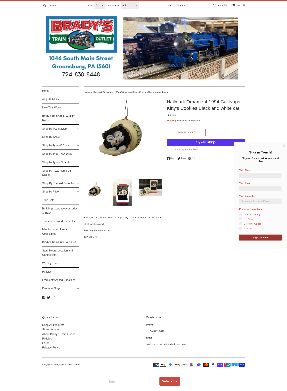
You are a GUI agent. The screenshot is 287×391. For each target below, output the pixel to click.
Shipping (171, 120)
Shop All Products (53, 325)
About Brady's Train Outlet (58, 334)
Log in (170, 5)
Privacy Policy (51, 347)
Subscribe (169, 381)
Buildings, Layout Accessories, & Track (60, 210)
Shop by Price (60, 191)
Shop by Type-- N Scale (60, 162)
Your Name (245, 170)
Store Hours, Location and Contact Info (60, 252)
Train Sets (60, 200)
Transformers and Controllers (59, 221)
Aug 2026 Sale (60, 99)
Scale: (90, 5)
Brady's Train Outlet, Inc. (70, 365)
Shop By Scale (60, 137)
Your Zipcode (246, 196)
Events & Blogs (60, 288)
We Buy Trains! (51, 263)
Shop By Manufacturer (60, 128)
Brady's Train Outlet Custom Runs (58, 118)
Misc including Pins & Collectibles (60, 231)
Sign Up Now (260, 237)
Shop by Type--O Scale (60, 145)
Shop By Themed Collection (60, 183)
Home (45, 90)
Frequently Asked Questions (60, 280)
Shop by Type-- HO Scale (60, 153)
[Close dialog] (284, 145)
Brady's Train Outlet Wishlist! (59, 242)
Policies (47, 271)
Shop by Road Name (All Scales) (60, 172)
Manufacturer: (112, 5)
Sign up (181, 5)
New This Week (51, 107)
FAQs (45, 343)
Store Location (51, 329)
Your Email (245, 183)
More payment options (186, 149)
